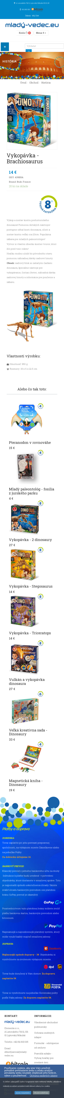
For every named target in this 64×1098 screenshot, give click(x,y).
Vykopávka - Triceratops (30, 633)
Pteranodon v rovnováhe (30, 442)
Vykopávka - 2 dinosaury (30, 539)
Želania (28, 15)
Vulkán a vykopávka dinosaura (27, 681)
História (46, 82)
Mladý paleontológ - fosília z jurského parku (31, 491)
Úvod (23, 82)
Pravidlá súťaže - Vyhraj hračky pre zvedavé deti (44, 1058)
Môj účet (35, 15)
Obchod (33, 82)
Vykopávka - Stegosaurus (31, 586)
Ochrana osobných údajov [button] (43, 1075)
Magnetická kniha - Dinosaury (26, 782)
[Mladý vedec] (32, 25)
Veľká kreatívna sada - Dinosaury (28, 732)
